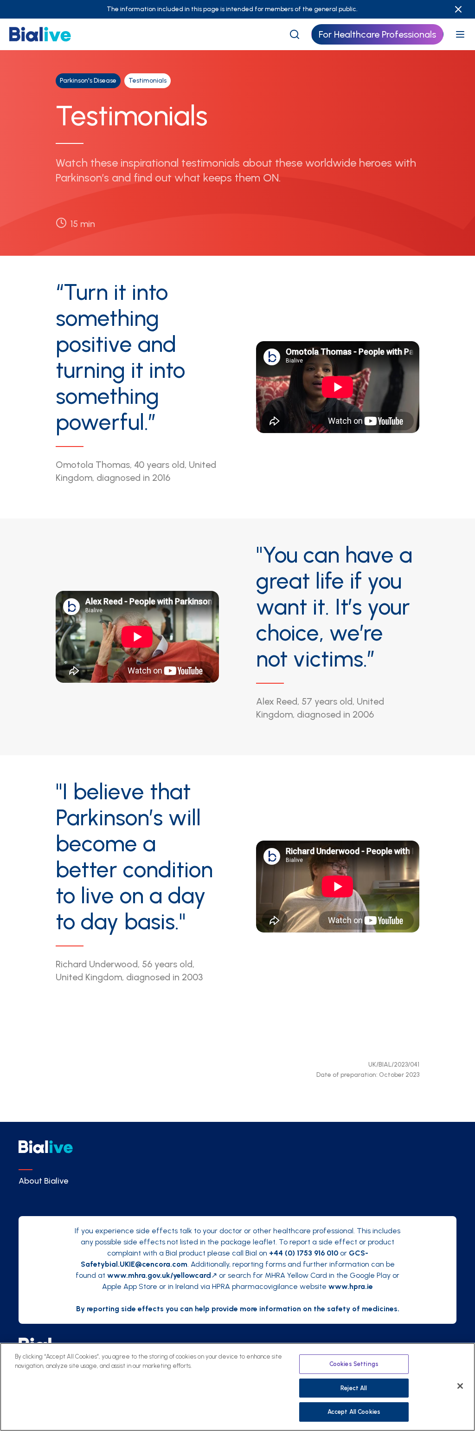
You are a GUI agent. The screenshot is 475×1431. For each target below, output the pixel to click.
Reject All (353, 1388)
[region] (237, 1387)
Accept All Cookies (353, 1411)
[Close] (460, 1386)
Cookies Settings (354, 1363)
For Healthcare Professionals (377, 34)
